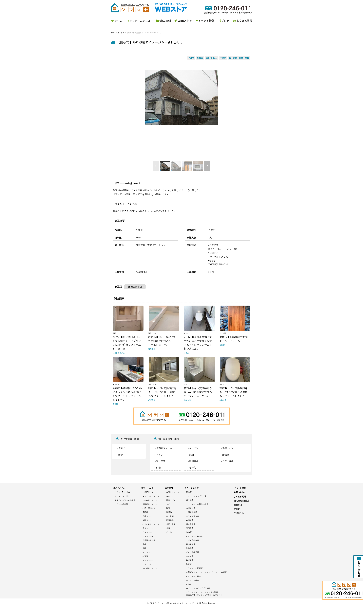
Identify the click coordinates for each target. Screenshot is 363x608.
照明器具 (193, 461)
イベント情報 (205, 21)
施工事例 (164, 21)
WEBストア (183, 21)
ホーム (118, 21)
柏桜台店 (189, 560)
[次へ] (207, 166)
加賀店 (189, 564)
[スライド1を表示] (165, 166)
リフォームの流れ (122, 496)
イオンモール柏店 (193, 576)
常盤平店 (189, 548)
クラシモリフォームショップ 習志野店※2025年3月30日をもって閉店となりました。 (205, 593)
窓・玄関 (160, 461)
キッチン (193, 448)
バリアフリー (148, 564)
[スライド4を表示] (198, 166)
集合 (120, 455)
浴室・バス (228, 448)
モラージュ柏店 (192, 580)
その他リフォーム (150, 568)
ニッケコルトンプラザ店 (196, 496)
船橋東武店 (190, 544)
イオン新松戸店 (192, 552)
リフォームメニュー (140, 21)
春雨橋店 (189, 520)
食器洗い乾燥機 (149, 540)
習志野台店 (136, 287)
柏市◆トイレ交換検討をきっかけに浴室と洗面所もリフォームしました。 (162, 392)
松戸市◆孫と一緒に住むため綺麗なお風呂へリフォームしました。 (162, 341)
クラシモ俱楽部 (121, 504)
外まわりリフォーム (151, 524)
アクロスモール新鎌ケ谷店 (197, 504)
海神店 (189, 532)
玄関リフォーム (149, 520)
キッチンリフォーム (151, 496)
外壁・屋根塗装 (149, 508)
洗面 (191, 455)
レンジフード (148, 536)
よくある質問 (241, 21)
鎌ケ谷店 (189, 500)
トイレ (159, 455)
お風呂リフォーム (150, 492)
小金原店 (189, 556)
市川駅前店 (190, 508)
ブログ (224, 21)
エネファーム (148, 560)
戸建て (121, 448)
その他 (192, 467)
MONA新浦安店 (192, 516)
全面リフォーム (164, 448)
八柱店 (189, 584)
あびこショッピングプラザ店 (198, 588)
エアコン (146, 552)
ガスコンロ (147, 532)
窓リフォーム (148, 528)
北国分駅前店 (191, 512)
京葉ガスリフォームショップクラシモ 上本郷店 (206, 572)
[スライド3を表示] (187, 166)
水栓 (144, 544)
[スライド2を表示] (176, 166)
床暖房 (145, 512)
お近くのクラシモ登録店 (125, 500)
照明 (144, 548)
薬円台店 (189, 528)
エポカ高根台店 (192, 540)
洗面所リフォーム (150, 504)
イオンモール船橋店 (194, 536)
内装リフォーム (149, 516)
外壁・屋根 (228, 461)
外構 (158, 467)
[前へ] (156, 166)
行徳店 (189, 492)
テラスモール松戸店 (194, 568)
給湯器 (225, 455)
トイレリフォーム (150, 500)
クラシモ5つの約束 (123, 492)
